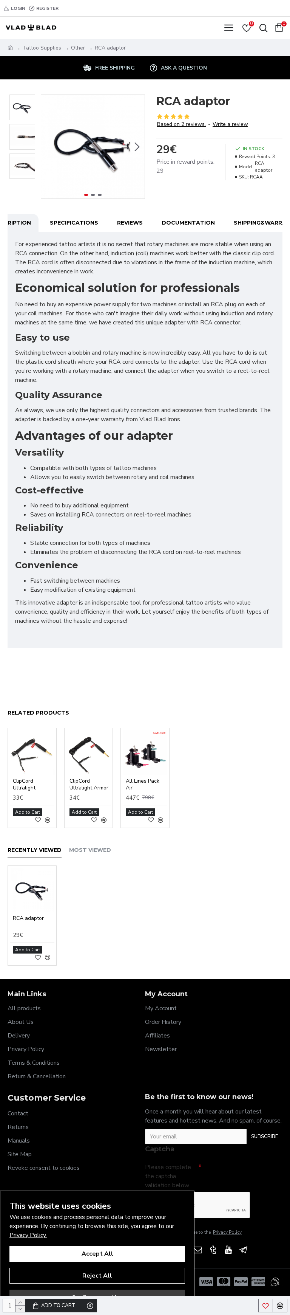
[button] (48, 146)
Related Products (38, 713)
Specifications (74, 222)
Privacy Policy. (28, 1235)
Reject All (97, 1276)
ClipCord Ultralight (24, 784)
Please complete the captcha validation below (168, 1176)
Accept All (97, 1254)
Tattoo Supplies (42, 47)
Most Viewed (90, 850)
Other (78, 47)
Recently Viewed (35, 850)
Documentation (188, 222)
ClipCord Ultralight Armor (88, 784)
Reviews (130, 222)
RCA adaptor (28, 918)
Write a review (230, 124)
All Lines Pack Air (142, 784)
